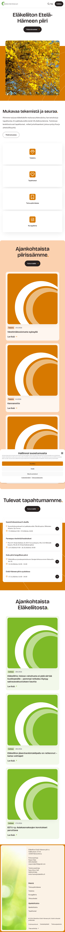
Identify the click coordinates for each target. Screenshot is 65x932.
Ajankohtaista (32, 907)
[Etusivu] (10, 4)
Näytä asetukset (32, 474)
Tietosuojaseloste (56, 924)
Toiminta (31, 891)
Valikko (59, 4)
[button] (62, 453)
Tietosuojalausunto (37, 477)
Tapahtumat (32, 911)
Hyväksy (32, 463)
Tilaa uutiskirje (32, 928)
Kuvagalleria (32, 895)
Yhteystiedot (32, 898)
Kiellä (32, 468)
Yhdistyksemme (31, 29)
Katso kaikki (31, 263)
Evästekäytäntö (26, 477)
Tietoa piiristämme (34, 887)
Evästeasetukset (33, 924)
